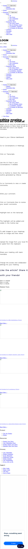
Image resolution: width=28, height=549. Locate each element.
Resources (5, 12)
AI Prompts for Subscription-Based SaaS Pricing (13, 423)
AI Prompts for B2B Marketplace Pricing (11, 320)
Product (5, 5)
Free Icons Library (14, 23)
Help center (9, 34)
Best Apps (12, 20)
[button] (3, 43)
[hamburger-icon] (0, 2)
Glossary (8, 32)
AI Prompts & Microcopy (16, 28)
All (10, 15)
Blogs (7, 14)
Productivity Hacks (11, 21)
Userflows (8, 29)
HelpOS (8, 7)
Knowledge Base (10, 8)
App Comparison (13, 18)
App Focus (12, 17)
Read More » (3, 323)
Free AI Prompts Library (15, 25)
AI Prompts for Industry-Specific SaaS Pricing (12, 354)
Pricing (5, 10)
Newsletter (9, 31)
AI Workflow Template (15, 26)
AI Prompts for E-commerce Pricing (9, 389)
